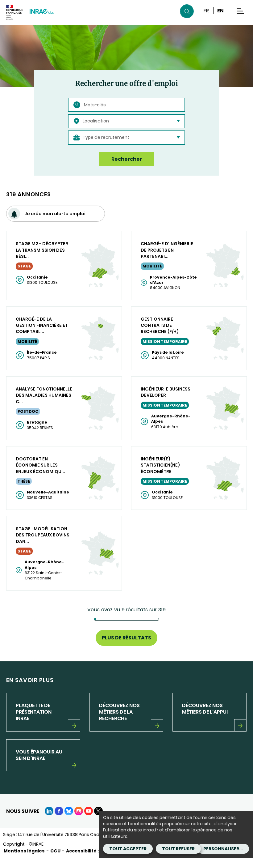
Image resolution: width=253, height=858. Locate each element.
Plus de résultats (126, 637)
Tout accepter (128, 849)
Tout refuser (178, 849)
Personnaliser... (223, 849)
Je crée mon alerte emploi (54, 214)
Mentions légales (24, 851)
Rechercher (126, 159)
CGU (55, 851)
